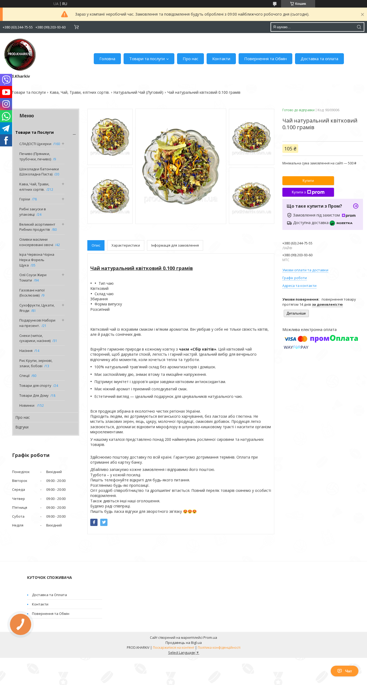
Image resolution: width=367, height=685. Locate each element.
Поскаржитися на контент (173, 647)
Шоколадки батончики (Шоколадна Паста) (39, 172)
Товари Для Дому (34, 395)
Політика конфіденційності (219, 647)
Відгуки (21, 427)
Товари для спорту (35, 385)
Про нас (190, 58)
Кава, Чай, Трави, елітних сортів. (80, 92)
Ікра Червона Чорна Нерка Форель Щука (36, 259)
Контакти (221, 58)
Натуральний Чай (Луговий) (138, 92)
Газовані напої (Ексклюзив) (32, 293)
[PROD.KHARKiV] (20, 54)
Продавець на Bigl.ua (183, 642)
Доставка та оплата (319, 58)
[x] (103, 522)
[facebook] (94, 522)
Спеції (24, 375)
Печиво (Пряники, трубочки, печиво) (35, 156)
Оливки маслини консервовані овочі (36, 242)
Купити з (299, 192)
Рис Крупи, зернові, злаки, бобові (35, 363)
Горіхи (24, 199)
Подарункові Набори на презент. (37, 323)
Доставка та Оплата (49, 594)
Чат (348, 671)
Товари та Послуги (34, 132)
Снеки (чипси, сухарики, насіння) (35, 338)
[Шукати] (359, 27)
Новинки (27, 405)
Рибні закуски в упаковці (32, 212)
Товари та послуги (147, 58)
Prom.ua (210, 637)
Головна (107, 58)
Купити (308, 181)
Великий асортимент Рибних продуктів (37, 227)
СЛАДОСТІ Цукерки (35, 143)
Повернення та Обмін (265, 58)
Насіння (26, 350)
